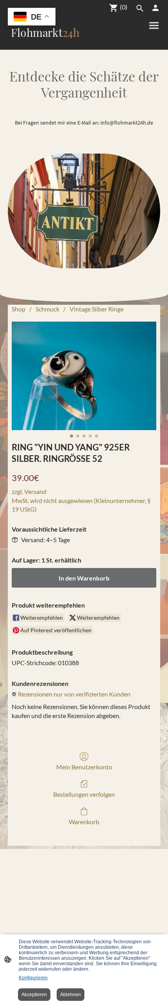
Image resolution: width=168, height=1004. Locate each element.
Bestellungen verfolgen (84, 794)
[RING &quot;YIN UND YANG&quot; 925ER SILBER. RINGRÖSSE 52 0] (84, 376)
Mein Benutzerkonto (84, 767)
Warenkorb (84, 821)
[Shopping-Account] (155, 8)
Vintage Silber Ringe (96, 309)
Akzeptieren (34, 994)
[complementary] (31, 17)
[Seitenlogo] (45, 43)
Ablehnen (70, 994)
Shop (18, 309)
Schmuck (47, 309)
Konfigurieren (33, 977)
